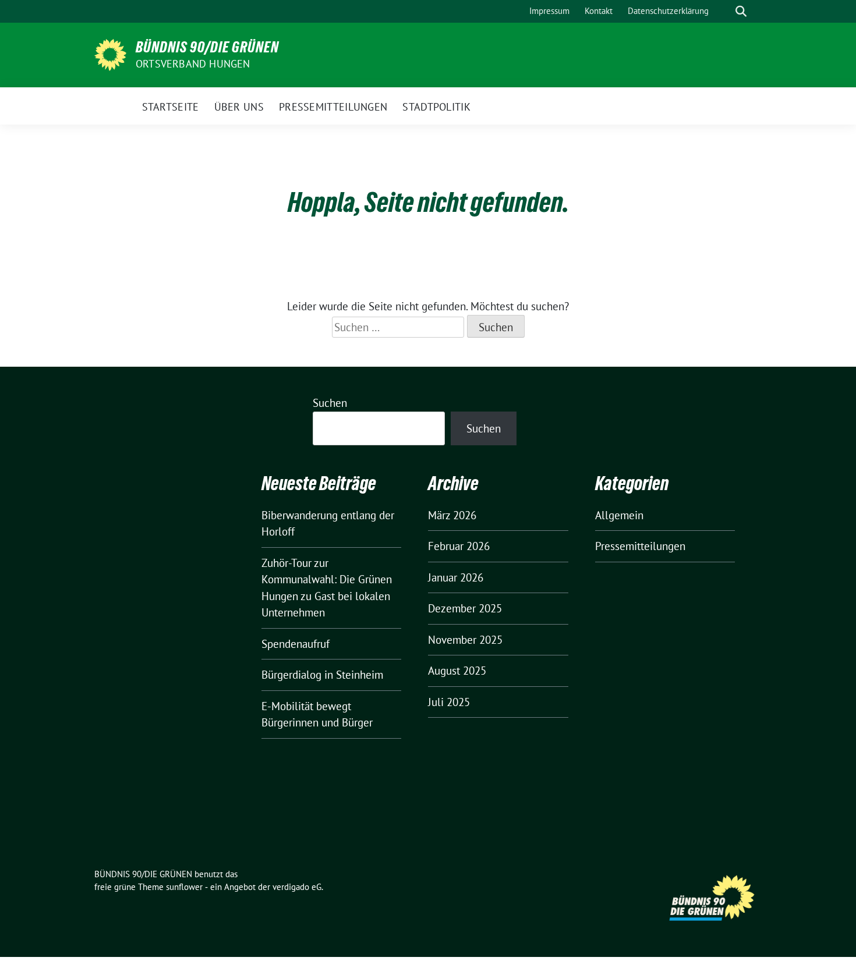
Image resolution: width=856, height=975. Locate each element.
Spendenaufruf (295, 644)
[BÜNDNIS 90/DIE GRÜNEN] (110, 54)
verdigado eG (297, 886)
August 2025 (457, 671)
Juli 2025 (449, 702)
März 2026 (452, 515)
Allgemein (619, 515)
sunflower (184, 886)
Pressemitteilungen (640, 546)
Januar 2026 (455, 577)
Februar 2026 (459, 546)
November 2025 (465, 640)
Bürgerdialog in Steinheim (322, 675)
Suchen (330, 403)
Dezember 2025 (465, 608)
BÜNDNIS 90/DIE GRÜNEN (207, 47)
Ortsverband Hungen (193, 63)
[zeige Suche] (741, 11)
